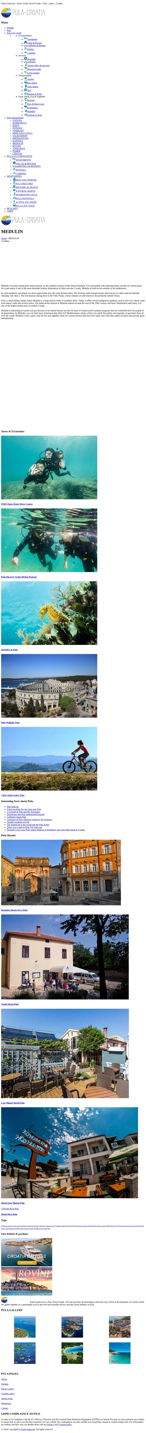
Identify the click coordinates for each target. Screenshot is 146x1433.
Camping (31, 53)
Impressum (6, 1403)
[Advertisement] (73, 262)
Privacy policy (7, 1389)
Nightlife (31, 111)
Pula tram (113, 1226)
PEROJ (16, 125)
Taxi (29, 90)
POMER (17, 151)
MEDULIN (18, 143)
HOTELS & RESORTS (30, 166)
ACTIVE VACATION (26, 202)
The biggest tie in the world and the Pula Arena (28, 824)
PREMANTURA (21, 138)
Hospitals (31, 59)
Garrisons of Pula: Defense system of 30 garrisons (29, 819)
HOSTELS (21, 170)
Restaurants (32, 108)
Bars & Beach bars (35, 104)
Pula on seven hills (103, 1226)
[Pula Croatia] (23, 17)
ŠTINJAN (17, 128)
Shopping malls (34, 69)
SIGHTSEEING (14, 176)
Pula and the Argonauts (80, 1226)
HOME (10, 28)
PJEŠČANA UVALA (23, 133)
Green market (33, 73)
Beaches (31, 100)
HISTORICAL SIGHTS (27, 187)
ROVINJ (17, 146)
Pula (9, 30)
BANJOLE (18, 141)
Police (33, 62)
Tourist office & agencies (38, 65)
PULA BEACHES (24, 183)
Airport (30, 79)
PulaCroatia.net (28, 1429)
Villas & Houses (34, 43)
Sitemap (4, 1384)
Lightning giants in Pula (47, 1226)
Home (4, 238)
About (4, 1379)
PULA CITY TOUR (25, 206)
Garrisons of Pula (32, 1226)
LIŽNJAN (17, 153)
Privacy (50, 1424)
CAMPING (21, 173)
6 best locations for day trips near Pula (24, 809)
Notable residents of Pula (18, 822)
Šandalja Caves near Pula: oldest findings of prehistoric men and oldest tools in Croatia (46, 830)
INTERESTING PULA (26, 195)
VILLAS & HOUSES (26, 163)
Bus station (32, 83)
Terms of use (7, 1398)
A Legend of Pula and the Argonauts (23, 812)
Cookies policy (8, 1393)
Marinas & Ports (34, 94)
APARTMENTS (23, 160)
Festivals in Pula (34, 115)
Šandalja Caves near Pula (42, 1228)
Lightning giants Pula (16, 817)
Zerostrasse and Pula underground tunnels (25, 814)
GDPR (10, 211)
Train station (32, 86)
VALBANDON (20, 135)
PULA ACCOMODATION (19, 156)
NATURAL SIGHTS (25, 191)
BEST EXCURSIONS (26, 180)
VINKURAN (19, 148)
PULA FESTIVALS (25, 198)
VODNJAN (18, 130)
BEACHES (12, 208)
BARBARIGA (19, 123)
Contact (4, 1408)
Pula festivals (13, 806)
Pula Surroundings (15, 118)
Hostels (30, 49)
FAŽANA (17, 120)
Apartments (32, 39)
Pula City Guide (14, 33)
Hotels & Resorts (37, 45)
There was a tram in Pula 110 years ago (24, 827)
